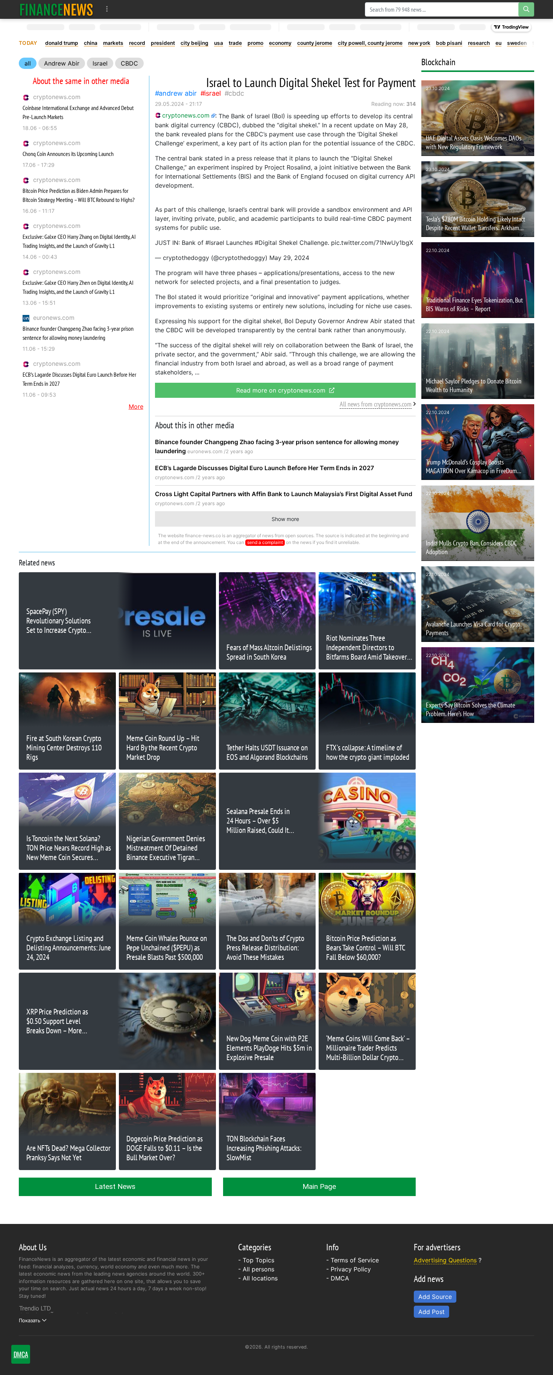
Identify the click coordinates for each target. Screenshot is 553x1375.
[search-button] (526, 9)
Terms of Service (355, 1260)
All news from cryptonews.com (376, 404)
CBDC (129, 63)
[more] (107, 9)
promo (255, 43)
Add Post (431, 1311)
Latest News (115, 1186)
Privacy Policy (351, 1269)
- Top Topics (256, 1260)
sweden (517, 43)
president (163, 43)
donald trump (61, 43)
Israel (100, 63)
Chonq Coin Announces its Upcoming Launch (68, 153)
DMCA (340, 1278)
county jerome (314, 43)
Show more (285, 519)
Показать (29, 1320)
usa (218, 43)
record (137, 43)
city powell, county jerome (370, 43)
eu (498, 43)
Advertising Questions (445, 1260)
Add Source (435, 1296)
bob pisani (449, 43)
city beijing (194, 43)
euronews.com (53, 317)
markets (113, 43)
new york (419, 43)
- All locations (258, 1278)
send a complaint (265, 542)
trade (235, 43)
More (136, 406)
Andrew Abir (61, 63)
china (90, 43)
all (27, 63)
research (479, 43)
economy (280, 43)
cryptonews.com (57, 97)
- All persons (256, 1269)
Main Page (319, 1186)
